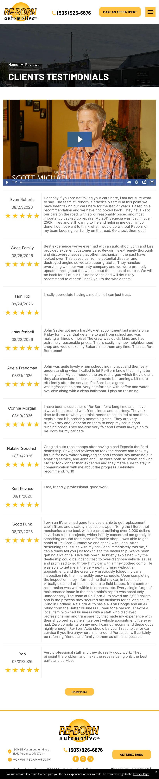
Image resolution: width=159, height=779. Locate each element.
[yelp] (90, 759)
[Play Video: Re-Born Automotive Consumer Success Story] (79, 139)
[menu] (150, 12)
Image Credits (140, 769)
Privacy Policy (120, 769)
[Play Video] (7, 182)
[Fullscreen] (152, 182)
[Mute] (129, 182)
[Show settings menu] (136, 182)
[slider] (72, 182)
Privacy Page (141, 774)
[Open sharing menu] (144, 182)
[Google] (83, 759)
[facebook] (76, 759)
